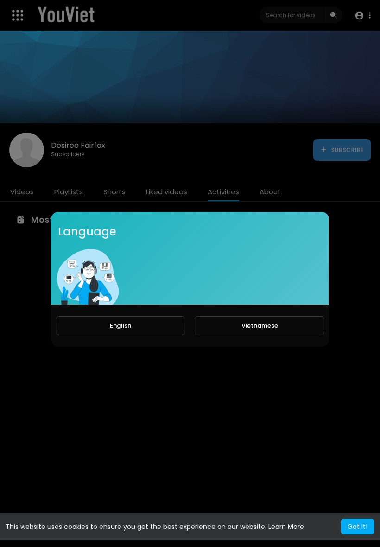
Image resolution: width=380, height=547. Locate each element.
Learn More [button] (286, 526)
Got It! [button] (357, 526)
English (120, 325)
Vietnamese (259, 325)
